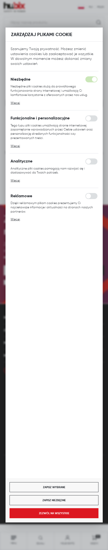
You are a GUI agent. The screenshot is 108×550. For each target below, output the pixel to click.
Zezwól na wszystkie (54, 513)
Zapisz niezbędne (54, 500)
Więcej (15, 103)
